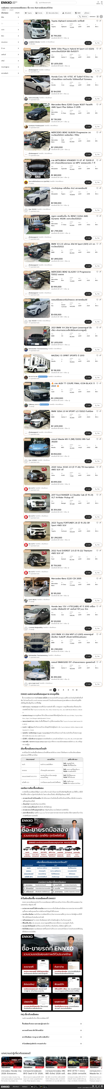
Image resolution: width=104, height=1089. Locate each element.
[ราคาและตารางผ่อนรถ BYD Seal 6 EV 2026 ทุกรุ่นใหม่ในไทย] (33, 1062)
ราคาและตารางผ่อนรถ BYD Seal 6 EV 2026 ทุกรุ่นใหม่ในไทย (33, 1073)
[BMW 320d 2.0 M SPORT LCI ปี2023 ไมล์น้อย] (37, 419)
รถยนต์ (11, 10)
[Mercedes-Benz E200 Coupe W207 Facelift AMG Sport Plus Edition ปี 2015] (37, 113)
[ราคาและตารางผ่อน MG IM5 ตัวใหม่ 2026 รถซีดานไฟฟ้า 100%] (56, 1062)
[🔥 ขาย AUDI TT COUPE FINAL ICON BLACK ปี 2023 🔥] (37, 391)
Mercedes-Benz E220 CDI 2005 (66, 578)
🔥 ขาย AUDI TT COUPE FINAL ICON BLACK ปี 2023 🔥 (73, 384)
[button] (93, 1086)
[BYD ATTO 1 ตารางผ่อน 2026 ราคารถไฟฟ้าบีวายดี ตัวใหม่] (78, 1062)
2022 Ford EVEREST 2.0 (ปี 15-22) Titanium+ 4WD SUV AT (71, 552)
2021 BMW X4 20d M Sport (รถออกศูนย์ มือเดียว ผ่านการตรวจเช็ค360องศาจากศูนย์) (71, 329)
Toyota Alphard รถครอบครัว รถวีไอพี (67, 21)
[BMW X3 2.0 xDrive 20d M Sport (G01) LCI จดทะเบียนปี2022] (37, 252)
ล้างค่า (17, 13)
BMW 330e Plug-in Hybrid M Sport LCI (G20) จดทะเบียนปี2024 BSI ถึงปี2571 (72, 50)
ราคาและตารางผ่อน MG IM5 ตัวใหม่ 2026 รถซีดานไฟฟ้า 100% (55, 1073)
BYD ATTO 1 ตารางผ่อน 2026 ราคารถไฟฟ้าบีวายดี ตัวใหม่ (78, 1073)
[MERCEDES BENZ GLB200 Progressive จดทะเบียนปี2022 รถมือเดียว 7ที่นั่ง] (37, 141)
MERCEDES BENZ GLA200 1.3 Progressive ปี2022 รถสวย (71, 273)
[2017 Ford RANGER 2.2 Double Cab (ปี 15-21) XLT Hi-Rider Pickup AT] (37, 503)
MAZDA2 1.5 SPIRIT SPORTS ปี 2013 (67, 355)
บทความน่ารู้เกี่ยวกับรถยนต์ (15, 1053)
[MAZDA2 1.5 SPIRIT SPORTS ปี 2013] (37, 364)
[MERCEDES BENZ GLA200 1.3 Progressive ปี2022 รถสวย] (37, 280)
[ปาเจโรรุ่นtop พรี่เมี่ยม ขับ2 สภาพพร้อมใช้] (37, 196)
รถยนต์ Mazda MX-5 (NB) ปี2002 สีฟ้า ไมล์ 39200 (70, 440)
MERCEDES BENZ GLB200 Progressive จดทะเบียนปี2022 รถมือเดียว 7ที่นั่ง (71, 133)
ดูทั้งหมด (86, 13)
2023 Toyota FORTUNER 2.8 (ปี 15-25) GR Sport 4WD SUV (70, 524)
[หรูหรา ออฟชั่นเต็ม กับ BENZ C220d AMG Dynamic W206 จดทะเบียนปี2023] (37, 224)
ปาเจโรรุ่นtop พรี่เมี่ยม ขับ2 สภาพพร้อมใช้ (69, 188)
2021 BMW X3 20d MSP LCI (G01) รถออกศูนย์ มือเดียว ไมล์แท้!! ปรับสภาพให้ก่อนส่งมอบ (72, 635)
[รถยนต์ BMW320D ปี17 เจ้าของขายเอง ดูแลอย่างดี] (37, 670)
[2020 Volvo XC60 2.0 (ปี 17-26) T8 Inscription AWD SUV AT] (37, 475)
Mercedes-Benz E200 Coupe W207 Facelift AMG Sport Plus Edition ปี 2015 (72, 105)
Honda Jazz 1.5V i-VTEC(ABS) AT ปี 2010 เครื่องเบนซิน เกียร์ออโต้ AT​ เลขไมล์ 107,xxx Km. (73, 607)
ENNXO (4, 10)
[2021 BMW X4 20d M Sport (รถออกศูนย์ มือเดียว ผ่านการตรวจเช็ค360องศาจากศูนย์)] (37, 336)
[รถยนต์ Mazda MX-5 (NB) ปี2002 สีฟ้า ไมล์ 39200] (37, 447)
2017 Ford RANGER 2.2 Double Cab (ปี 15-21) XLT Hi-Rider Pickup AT (72, 496)
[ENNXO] (6, 2)
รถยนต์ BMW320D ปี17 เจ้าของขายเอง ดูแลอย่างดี (73, 662)
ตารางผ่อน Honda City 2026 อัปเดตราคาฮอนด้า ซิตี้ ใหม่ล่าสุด (11, 1073)
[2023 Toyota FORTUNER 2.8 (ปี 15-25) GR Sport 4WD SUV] (37, 531)
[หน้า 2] (76, 690)
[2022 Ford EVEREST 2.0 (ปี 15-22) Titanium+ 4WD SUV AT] (37, 559)
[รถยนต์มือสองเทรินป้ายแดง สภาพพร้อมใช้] (37, 308)
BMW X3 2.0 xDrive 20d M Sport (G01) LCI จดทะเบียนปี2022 (73, 245)
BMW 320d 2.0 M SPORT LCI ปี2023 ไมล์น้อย (72, 411)
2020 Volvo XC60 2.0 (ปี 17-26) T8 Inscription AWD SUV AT (72, 468)
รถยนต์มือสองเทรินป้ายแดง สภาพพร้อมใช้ (69, 299)
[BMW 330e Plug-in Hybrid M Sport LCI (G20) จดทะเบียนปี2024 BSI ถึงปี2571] (37, 57)
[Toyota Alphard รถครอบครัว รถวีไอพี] (37, 29)
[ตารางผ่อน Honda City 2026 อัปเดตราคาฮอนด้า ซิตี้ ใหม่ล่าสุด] (11, 1062)
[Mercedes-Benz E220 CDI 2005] (37, 587)
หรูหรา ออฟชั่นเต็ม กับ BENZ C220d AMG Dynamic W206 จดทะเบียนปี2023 (69, 217)
